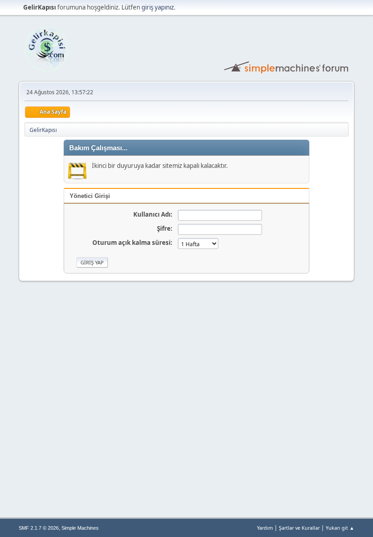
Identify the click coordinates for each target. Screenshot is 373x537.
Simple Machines (80, 528)
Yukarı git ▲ (340, 527)
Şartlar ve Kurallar (299, 527)
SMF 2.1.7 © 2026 (39, 528)
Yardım (265, 527)
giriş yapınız (157, 7)
